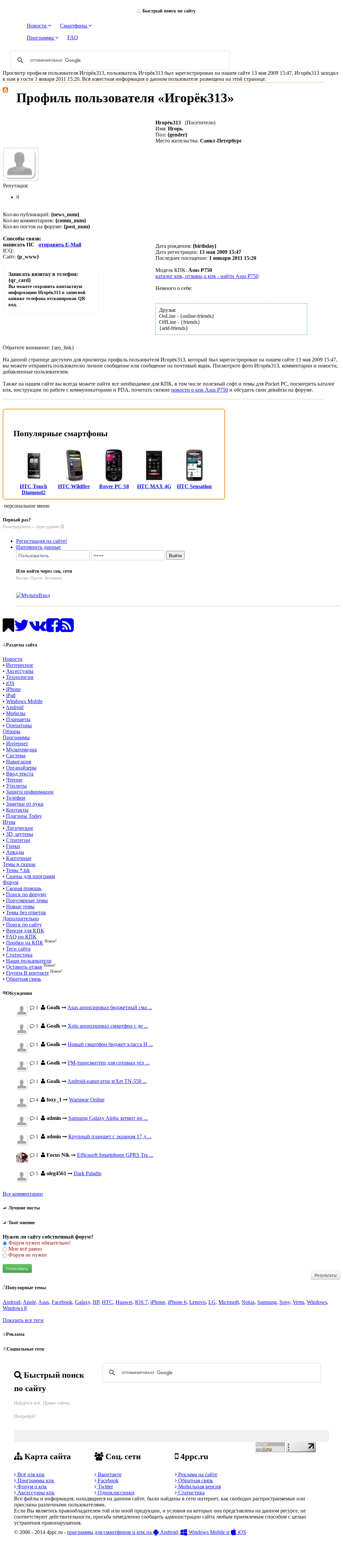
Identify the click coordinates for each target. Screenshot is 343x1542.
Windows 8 (15, 1308)
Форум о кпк (31, 1486)
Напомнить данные (38, 547)
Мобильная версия (199, 1486)
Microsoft (228, 1302)
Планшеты (18, 719)
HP (96, 1302)
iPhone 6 (177, 1302)
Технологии (19, 677)
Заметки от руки (25, 804)
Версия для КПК (25, 930)
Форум (10, 882)
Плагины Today (24, 816)
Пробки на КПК (24, 943)
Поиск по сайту (24, 924)
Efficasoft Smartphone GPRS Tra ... (115, 1155)
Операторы (19, 725)
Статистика (19, 955)
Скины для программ (30, 876)
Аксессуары (19, 671)
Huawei (124, 1302)
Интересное (19, 665)
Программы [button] (41, 38)
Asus (43, 1302)
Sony (284, 1302)
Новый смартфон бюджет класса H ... (110, 1044)
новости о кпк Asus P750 (199, 390)
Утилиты (16, 786)
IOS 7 (141, 1302)
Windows (317, 1302)
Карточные (18, 858)
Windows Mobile (24, 701)
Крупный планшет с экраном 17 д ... (109, 1136)
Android (14, 707)
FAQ (72, 37)
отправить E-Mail (60, 244)
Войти (175, 555)
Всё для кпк (30, 1474)
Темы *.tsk (18, 870)
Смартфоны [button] (74, 25)
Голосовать (17, 1268)
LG (212, 1302)
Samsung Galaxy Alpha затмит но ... (108, 1118)
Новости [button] (37, 25)
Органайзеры (21, 767)
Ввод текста (19, 774)
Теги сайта (18, 949)
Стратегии (18, 840)
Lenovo (197, 1302)
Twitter (104, 1486)
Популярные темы (27, 900)
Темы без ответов (26, 912)
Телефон (15, 798)
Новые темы (20, 906)
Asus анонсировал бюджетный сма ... (109, 1007)
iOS (10, 683)
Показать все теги (23, 1320)
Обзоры (11, 731)
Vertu (298, 1302)
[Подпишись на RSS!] (67, 629)
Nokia (248, 1302)
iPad (10, 695)
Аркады (15, 852)
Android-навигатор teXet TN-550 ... (107, 1081)
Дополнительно (21, 918)
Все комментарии (23, 1194)
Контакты (17, 810)
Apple (29, 1302)
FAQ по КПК (21, 936)
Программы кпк (35, 1480)
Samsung (267, 1302)
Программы (16, 737)
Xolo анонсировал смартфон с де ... (108, 1026)
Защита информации (30, 792)
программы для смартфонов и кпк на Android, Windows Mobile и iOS (156, 1532)
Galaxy (82, 1302)
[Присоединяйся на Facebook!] (53, 629)
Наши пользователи (29, 961)
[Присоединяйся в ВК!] (37, 629)
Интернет (17, 743)
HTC (107, 1302)
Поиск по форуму (26, 894)
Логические (19, 828)
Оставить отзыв (24, 967)
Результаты (326, 1275)
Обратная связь (23, 979)
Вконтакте (109, 1474)
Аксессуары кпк (35, 1492)
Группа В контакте (27, 973)
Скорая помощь (24, 888)
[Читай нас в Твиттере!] (21, 629)
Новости (12, 659)
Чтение (14, 780)
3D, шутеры (19, 834)
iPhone (13, 689)
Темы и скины (19, 864)
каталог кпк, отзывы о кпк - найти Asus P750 (207, 276)
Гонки (13, 846)
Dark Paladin (87, 1173)
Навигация (18, 761)
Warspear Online (87, 1099)
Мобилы (15, 713)
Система (15, 755)
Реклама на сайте (197, 1474)
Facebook (62, 1302)
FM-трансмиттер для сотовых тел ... (108, 1063)
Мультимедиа (21, 749)
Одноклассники (115, 1492)
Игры (9, 822)
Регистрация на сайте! (41, 541)
